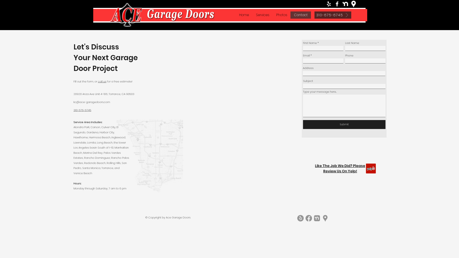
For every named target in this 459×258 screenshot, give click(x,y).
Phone (349, 55)
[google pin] (353, 4)
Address (308, 68)
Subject (308, 81)
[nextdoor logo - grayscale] (317, 218)
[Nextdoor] (345, 4)
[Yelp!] (300, 218)
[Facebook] (309, 218)
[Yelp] (329, 4)
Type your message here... (320, 91)
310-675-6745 (82, 110)
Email (306, 55)
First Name (310, 43)
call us (102, 81)
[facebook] (337, 4)
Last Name (352, 43)
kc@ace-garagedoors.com (92, 102)
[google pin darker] (325, 218)
